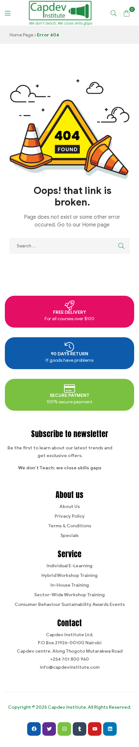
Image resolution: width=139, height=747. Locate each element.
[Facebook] (34, 729)
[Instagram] (64, 729)
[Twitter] (49, 729)
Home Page (21, 35)
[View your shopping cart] (126, 13)
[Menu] (7, 12)
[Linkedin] (110, 729)
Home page (96, 225)
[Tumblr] (79, 729)
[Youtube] (95, 729)
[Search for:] (69, 246)
